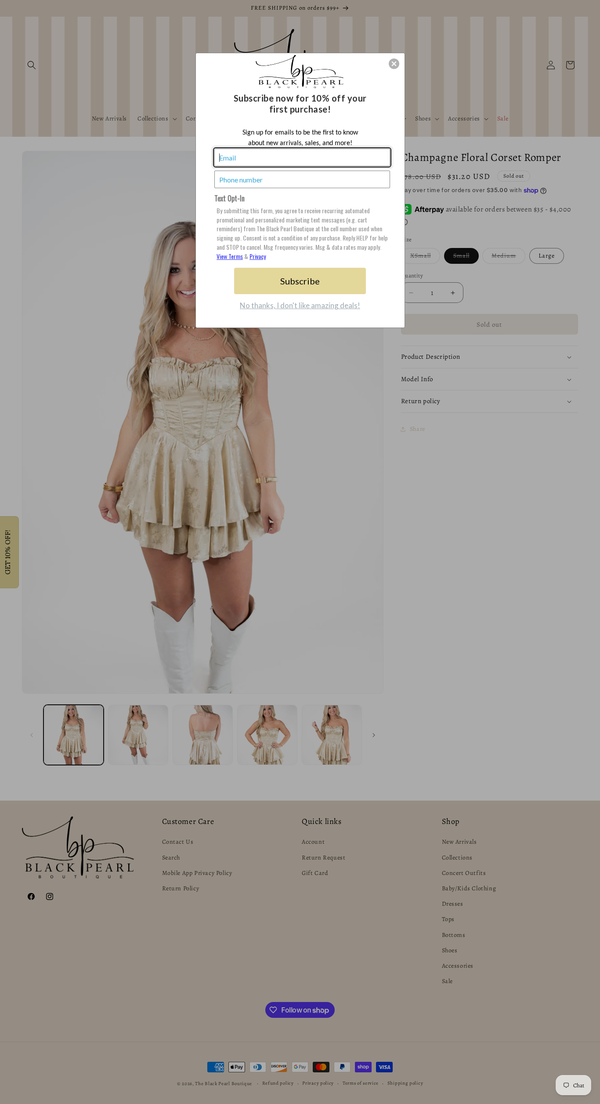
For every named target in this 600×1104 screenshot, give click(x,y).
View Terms (230, 256)
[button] (394, 63)
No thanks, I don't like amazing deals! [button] (300, 305)
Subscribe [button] (300, 281)
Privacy (257, 256)
